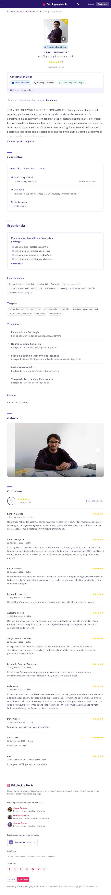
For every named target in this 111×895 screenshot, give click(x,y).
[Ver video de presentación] (63, 39)
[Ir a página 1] (47, 474)
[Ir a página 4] (59, 474)
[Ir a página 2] (51, 474)
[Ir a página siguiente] (98, 450)
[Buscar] (79, 4)
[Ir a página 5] (63, 474)
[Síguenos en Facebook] (9, 869)
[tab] (16, 168)
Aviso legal (73, 886)
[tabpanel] (55, 192)
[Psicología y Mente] (55, 4)
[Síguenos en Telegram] (38, 869)
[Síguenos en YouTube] (32, 869)
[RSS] (44, 869)
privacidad (83, 886)
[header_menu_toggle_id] (3, 4)
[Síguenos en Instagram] (27, 869)
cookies (93, 886)
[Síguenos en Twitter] (15, 869)
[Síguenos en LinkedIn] (21, 869)
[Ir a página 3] (55, 474)
